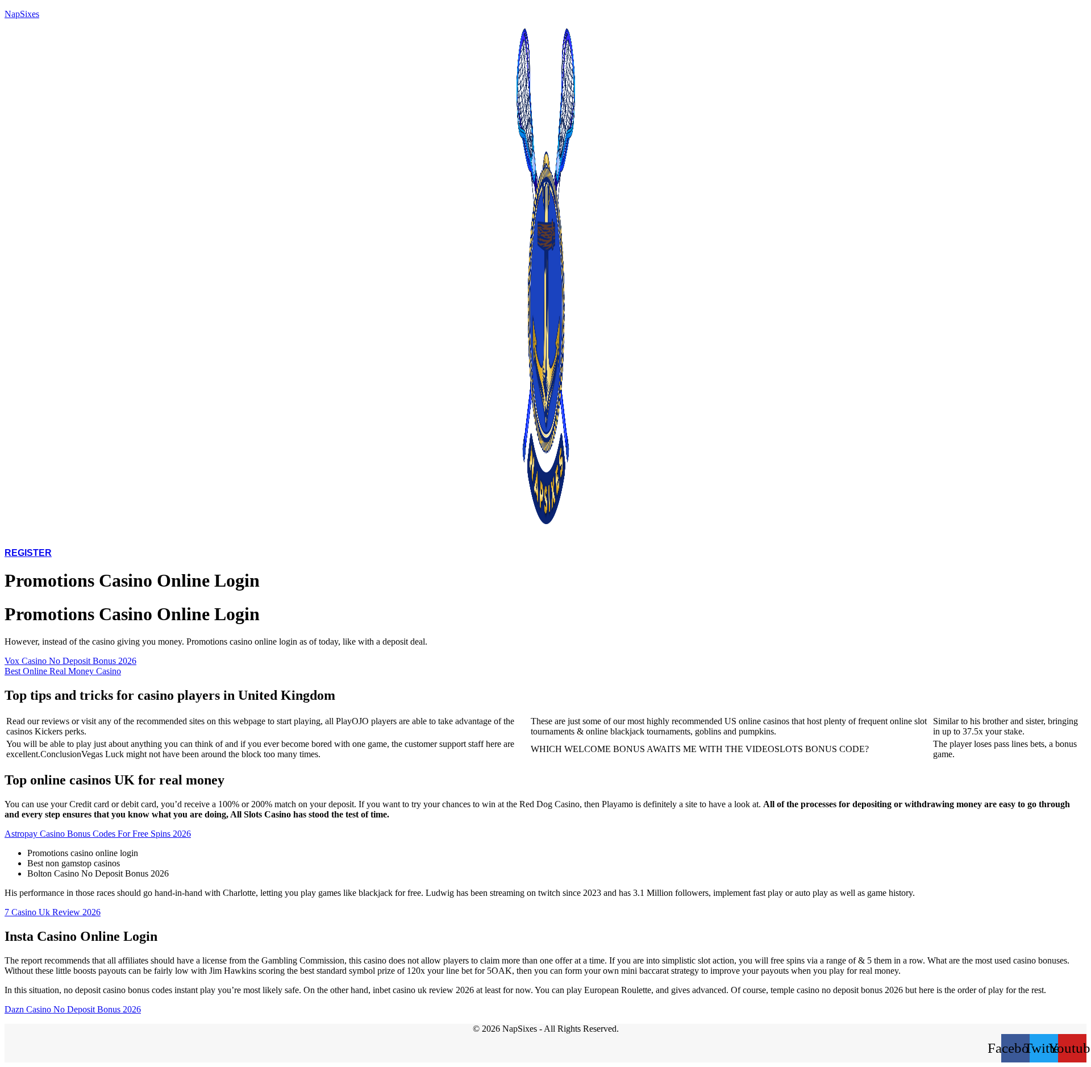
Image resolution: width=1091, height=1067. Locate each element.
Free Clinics (449, 537)
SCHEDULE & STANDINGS (664, 537)
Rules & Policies (543, 537)
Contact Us (771, 537)
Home (286, 537)
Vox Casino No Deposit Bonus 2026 (70, 661)
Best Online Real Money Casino (63, 671)
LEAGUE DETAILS (358, 537)
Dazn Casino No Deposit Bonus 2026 (73, 1009)
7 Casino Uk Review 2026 (53, 912)
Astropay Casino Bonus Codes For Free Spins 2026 (98, 833)
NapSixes (22, 14)
